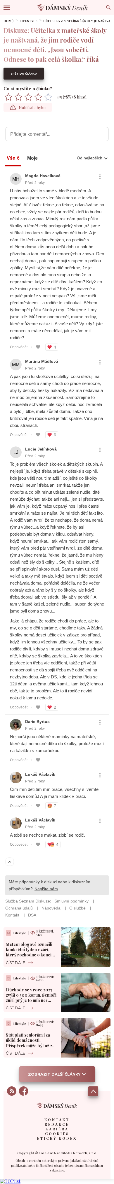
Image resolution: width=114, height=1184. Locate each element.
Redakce (57, 1124)
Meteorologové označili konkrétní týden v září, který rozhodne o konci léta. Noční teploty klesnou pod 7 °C (29, 955)
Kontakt (57, 1119)
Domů (9, 21)
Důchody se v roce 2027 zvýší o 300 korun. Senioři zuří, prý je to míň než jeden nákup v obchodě (31, 998)
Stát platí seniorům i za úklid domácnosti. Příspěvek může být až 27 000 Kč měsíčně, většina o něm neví (30, 1045)
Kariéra (57, 1129)
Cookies (57, 1133)
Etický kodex (57, 1138)
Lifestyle (28, 21)
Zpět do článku (24, 73)
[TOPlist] (10, 1181)
